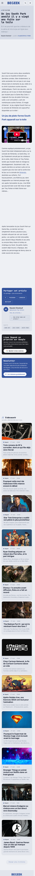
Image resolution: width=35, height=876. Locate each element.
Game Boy (7, 327)
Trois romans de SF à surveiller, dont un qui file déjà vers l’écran (16, 447)
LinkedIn (22, 297)
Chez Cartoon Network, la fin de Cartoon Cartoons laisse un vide (16, 663)
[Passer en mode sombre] (30, 3)
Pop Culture (6, 10)
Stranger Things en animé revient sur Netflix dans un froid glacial (15, 772)
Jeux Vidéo (16, 327)
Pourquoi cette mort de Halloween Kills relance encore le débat (13, 483)
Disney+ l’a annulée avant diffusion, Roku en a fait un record (15, 590)
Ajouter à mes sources (16, 351)
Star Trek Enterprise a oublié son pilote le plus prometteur (17, 519)
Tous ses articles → (16, 312)
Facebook (12, 297)
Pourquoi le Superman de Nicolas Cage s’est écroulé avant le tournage (15, 736)
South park (25, 327)
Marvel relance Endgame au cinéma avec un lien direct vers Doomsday (15, 808)
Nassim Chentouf (6, 35)
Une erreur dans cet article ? (19, 318)
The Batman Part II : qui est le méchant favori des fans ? (17, 625)
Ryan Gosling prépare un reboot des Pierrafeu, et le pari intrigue (15, 554)
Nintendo (22, 172)
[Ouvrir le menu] (2, 3)
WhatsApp (8, 302)
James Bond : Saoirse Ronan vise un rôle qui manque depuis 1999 (16, 844)
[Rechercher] (25, 3)
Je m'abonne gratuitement (16, 374)
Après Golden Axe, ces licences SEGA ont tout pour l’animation (16, 699)
